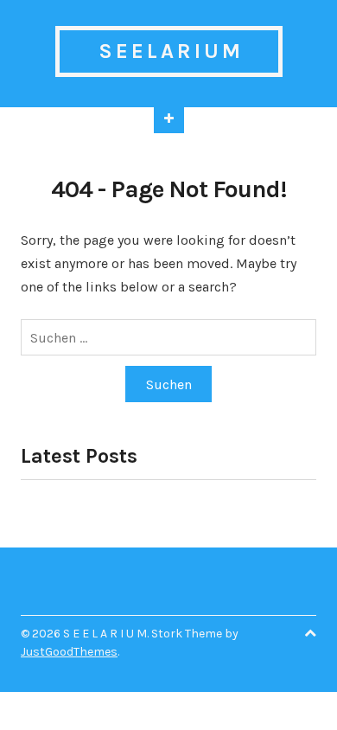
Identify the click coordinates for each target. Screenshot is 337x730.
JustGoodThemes (69, 651)
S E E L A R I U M (169, 51)
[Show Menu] (169, 120)
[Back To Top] (310, 633)
